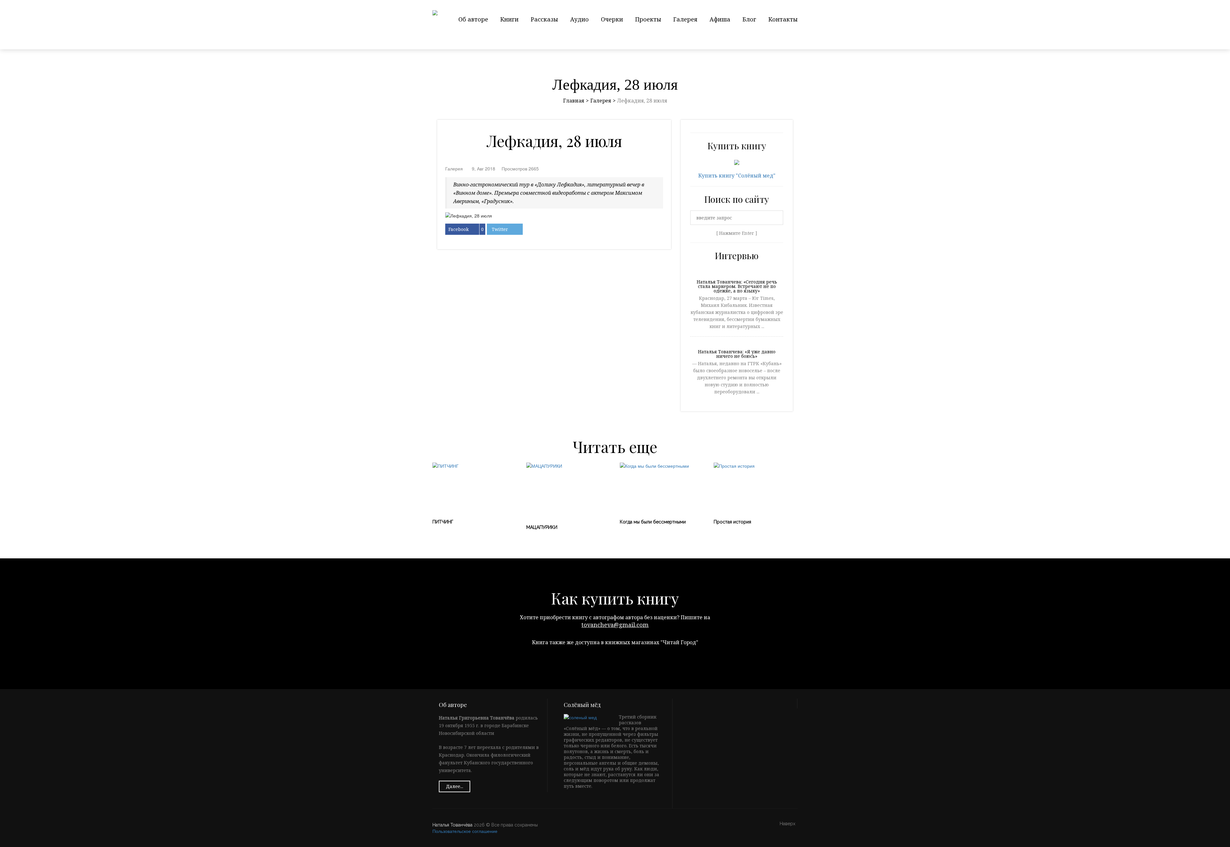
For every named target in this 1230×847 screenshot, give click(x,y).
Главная (573, 100)
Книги (509, 19)
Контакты (783, 19)
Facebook (458, 229)
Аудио (579, 19)
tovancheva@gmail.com (615, 624)
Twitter (500, 229)
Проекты (648, 19)
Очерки (612, 19)
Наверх (787, 823)
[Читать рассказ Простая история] (756, 488)
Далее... (454, 786)
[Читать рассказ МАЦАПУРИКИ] (568, 491)
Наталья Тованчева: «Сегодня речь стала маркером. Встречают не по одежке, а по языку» (737, 287)
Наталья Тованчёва (452, 824)
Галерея (685, 19)
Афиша (719, 19)
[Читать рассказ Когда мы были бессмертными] (662, 488)
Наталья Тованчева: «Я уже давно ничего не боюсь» (736, 354)
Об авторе (473, 19)
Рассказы (544, 19)
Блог (749, 19)
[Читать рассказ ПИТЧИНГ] (474, 488)
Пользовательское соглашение (464, 831)
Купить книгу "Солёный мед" (736, 175)
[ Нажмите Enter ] (736, 233)
